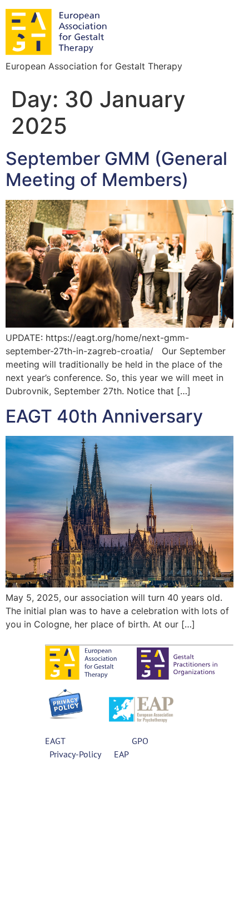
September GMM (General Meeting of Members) (116, 169)
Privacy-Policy (75, 754)
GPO (140, 740)
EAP (120, 754)
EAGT (55, 740)
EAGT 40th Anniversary (104, 416)
